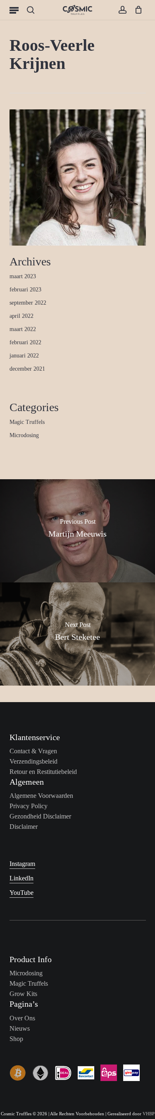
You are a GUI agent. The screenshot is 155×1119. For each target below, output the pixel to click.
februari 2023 (25, 289)
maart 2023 (23, 276)
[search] (30, 10)
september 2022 (28, 303)
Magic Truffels (27, 422)
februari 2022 (25, 342)
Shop (16, 1038)
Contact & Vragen (33, 751)
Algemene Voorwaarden (41, 795)
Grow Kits (23, 993)
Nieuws (20, 1028)
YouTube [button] (21, 892)
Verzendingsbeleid (33, 761)
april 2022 (21, 316)
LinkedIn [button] (21, 878)
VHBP (149, 1113)
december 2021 (27, 369)
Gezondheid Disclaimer (40, 816)
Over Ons (22, 1018)
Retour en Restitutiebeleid (43, 771)
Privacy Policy (29, 805)
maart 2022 (23, 329)
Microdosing (24, 435)
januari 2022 (24, 355)
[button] (14, 10)
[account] (122, 10)
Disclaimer (24, 826)
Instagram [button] (22, 863)
